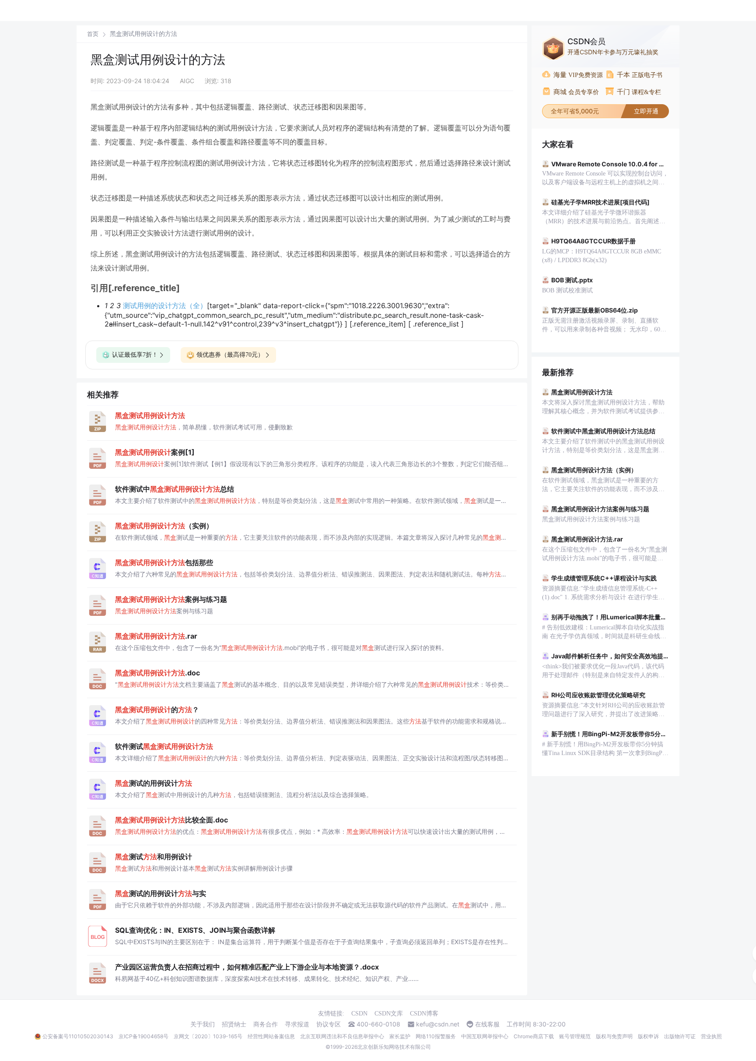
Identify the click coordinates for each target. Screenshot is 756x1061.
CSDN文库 (388, 1013)
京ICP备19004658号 (143, 1036)
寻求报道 (297, 1024)
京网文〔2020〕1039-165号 (208, 1036)
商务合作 (265, 1024)
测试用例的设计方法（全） (165, 305)
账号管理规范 (575, 1036)
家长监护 (399, 1036)
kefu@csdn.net (437, 1024)
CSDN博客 (424, 1013)
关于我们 (202, 1024)
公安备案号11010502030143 (77, 1036)
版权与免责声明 (614, 1036)
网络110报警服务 (436, 1036)
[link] (92, 34)
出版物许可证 (680, 1036)
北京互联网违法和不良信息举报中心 (342, 1036)
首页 (92, 34)
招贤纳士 (234, 1024)
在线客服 (487, 1024)
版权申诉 (648, 1036)
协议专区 (328, 1024)
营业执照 (711, 1036)
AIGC (187, 80)
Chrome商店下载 (534, 1036)
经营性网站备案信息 (271, 1036)
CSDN (359, 1013)
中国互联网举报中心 (484, 1036)
